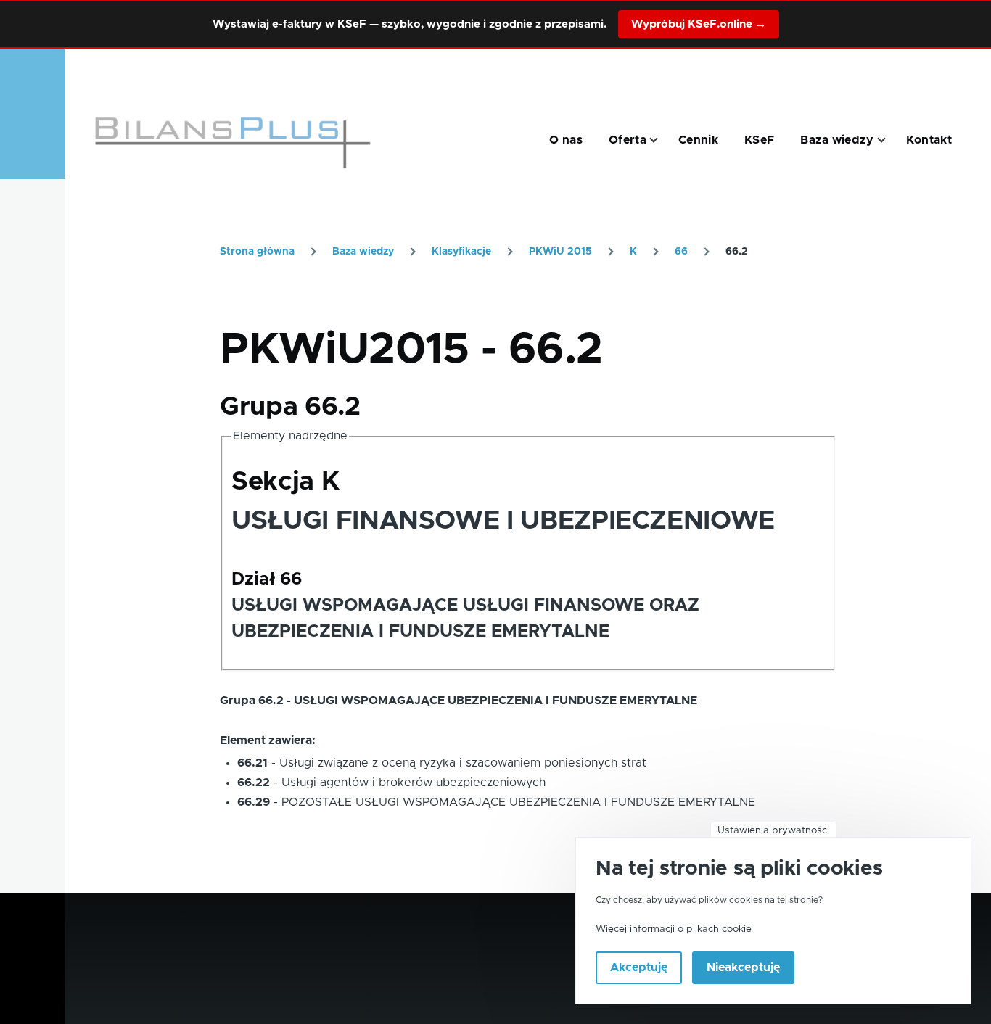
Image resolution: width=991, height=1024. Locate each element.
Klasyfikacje (461, 252)
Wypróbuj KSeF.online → (698, 24)
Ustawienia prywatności (773, 830)
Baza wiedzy (363, 252)
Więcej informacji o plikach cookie (674, 929)
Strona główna (257, 252)
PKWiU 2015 (560, 252)
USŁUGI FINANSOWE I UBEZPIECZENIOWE (503, 521)
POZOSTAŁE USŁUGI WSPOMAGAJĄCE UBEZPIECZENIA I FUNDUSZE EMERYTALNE (518, 802)
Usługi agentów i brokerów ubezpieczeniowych (413, 782)
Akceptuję (638, 968)
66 (681, 252)
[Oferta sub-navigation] (662, 140)
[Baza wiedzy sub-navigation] (890, 140)
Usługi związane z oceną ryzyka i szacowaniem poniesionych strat (462, 763)
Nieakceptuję (743, 968)
